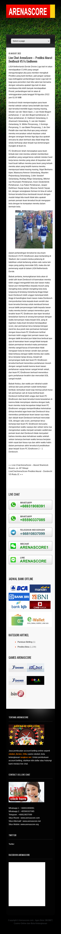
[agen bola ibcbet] (35, 671)
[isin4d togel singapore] (17, 697)
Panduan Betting (25, 642)
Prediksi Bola (23, 647)
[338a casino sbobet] (17, 684)
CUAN (24, 70)
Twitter (11, 844)
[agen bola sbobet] (17, 671)
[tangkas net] (35, 684)
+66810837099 (25, 814)
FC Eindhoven (15, 151)
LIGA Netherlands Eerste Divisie (23, 66)
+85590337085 (27, 811)
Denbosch (13, 102)
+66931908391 (27, 808)
